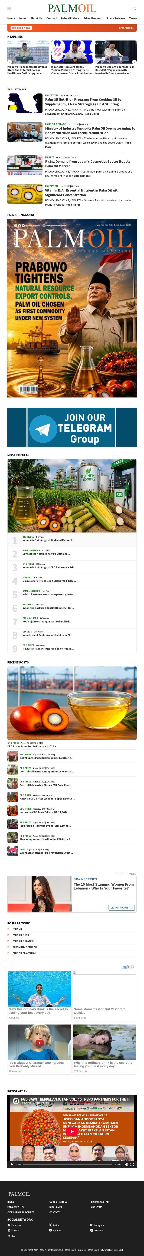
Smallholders (31, 550)
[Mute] (126, 1164)
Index (10, 1201)
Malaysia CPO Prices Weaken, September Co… (47, 798)
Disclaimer (55, 1207)
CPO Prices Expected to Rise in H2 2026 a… (32, 746)
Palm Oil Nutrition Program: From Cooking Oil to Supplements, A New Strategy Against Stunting (83, 101)
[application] (72, 1131)
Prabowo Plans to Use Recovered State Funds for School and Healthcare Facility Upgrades (27, 70)
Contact (54, 1212)
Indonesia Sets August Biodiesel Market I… (48, 540)
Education (51, 95)
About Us (96, 1207)
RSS (13, 1235)
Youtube (57, 1230)
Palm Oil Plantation (24, 953)
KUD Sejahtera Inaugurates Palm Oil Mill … (47, 621)
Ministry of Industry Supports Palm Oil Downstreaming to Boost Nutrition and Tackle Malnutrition (90, 130)
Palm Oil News (21, 935)
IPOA (22, 849)
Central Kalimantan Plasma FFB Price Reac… (46, 785)
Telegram (98, 1230)
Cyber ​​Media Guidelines (20, 1212)
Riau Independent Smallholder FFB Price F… (46, 839)
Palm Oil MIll (30, 618)
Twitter (56, 1225)
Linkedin (15, 1230)
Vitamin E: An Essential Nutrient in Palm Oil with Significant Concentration (82, 192)
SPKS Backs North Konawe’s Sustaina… (46, 553)
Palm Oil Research (56, 124)
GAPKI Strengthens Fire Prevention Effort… (46, 852)
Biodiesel (28, 536)
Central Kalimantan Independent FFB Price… (47, 771)
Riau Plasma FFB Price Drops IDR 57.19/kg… (45, 825)
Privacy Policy (15, 1207)
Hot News (25, 754)
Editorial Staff (100, 1201)
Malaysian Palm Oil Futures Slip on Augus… (48, 648)
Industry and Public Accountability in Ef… (47, 635)
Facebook (16, 1225)
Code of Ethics (58, 1201)
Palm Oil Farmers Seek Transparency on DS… (49, 594)
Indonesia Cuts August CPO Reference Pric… (49, 567)
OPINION (27, 631)
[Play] (12, 1164)
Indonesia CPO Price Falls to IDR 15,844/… (44, 812)
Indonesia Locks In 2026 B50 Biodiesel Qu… (48, 608)
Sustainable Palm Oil (25, 947)
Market (49, 157)
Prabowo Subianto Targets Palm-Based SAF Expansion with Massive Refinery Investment (115, 70)
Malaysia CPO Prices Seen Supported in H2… (49, 580)
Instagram (99, 1225)
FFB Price (25, 768)
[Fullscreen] (132, 1164)
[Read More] (91, 113)
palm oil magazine (23, 940)
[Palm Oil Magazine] (72, 8)
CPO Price (28, 563)
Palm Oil (17, 928)
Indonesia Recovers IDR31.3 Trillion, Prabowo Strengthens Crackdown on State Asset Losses (71, 70)
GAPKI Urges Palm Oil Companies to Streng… (46, 758)
